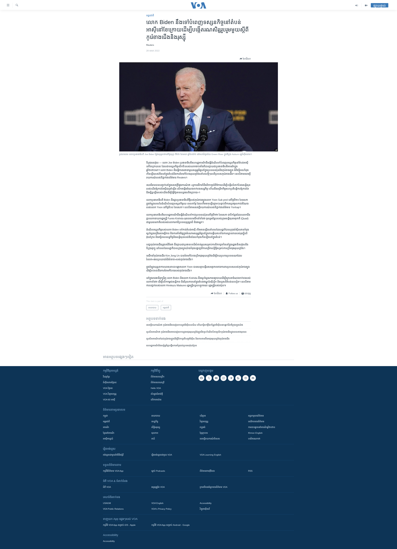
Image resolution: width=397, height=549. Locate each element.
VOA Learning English (210, 455)
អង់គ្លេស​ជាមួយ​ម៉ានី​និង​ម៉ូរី (113, 455)
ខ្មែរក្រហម (204, 433)
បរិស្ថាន (203, 415)
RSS (250, 471)
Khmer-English (255, 433)
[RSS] (238, 378)
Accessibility (206, 503)
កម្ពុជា (105, 415)
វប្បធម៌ (202, 427)
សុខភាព (154, 433)
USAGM (107, 503)
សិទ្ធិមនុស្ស (155, 427)
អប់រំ (153, 438)
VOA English (157, 503)
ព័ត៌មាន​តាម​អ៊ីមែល (207, 471)
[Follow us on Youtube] (216, 378)
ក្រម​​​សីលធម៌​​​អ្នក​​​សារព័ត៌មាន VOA (213, 487)
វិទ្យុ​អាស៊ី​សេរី (205, 509)
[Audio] (356, 5)
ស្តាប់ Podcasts (158, 471)
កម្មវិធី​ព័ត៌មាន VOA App (113, 471)
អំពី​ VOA (107, 487)
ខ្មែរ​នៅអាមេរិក (108, 433)
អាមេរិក (106, 427)
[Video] (366, 5)
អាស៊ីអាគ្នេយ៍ (108, 438)
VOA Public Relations (113, 509)
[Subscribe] (253, 378)
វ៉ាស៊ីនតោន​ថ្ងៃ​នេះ (110, 382)
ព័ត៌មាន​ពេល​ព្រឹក (157, 376)
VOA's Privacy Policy (161, 509)
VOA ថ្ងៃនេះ (108, 388)
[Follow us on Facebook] (201, 378)
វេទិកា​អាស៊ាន (156, 399)
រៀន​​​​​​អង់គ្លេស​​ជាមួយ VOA (161, 455)
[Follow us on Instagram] (223, 378)
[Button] (245, 59)
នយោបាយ (155, 415)
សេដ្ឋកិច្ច (154, 421)
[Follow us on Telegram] (231, 378)
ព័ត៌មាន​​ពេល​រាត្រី (157, 382)
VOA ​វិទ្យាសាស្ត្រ (109, 394)
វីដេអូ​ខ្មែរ (106, 376)
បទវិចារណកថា (254, 438)
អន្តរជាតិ (150, 15)
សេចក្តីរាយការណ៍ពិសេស (210, 438)
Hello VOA (156, 388)
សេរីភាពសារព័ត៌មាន (256, 421)
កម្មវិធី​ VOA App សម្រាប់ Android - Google (170, 525)
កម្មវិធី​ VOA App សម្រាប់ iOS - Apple (119, 525)
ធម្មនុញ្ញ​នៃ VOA (158, 487)
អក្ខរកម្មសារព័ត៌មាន (256, 415)
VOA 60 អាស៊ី (109, 399)
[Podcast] (245, 378)
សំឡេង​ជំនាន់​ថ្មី (157, 394)
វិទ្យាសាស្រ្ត (204, 421)
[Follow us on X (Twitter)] (209, 378)
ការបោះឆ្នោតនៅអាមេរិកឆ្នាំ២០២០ (261, 427)
